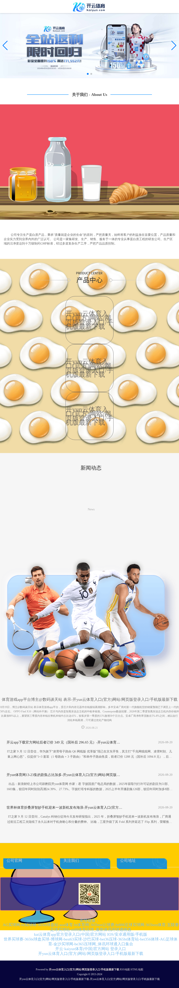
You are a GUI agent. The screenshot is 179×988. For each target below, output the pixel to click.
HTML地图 (137, 969)
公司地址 (128, 860)
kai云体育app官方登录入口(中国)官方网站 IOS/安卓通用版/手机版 (90, 934)
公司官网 (14, 860)
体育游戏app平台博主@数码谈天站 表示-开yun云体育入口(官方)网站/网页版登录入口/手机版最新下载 (89, 699)
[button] (174, 45)
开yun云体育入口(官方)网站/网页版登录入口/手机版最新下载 (90, 953)
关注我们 (71, 860)
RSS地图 (125, 969)
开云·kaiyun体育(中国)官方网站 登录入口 (90, 949)
